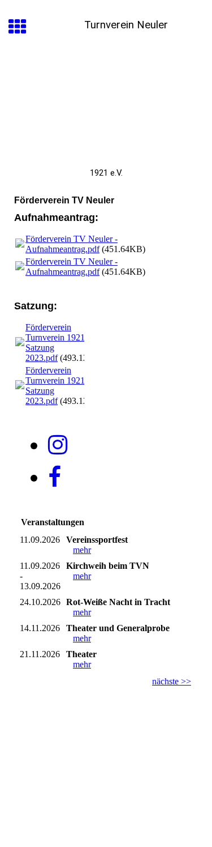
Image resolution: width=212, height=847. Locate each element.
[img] (106, 105)
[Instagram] (57, 445)
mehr (82, 550)
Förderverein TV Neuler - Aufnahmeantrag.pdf (71, 244)
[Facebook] (54, 477)
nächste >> (171, 681)
